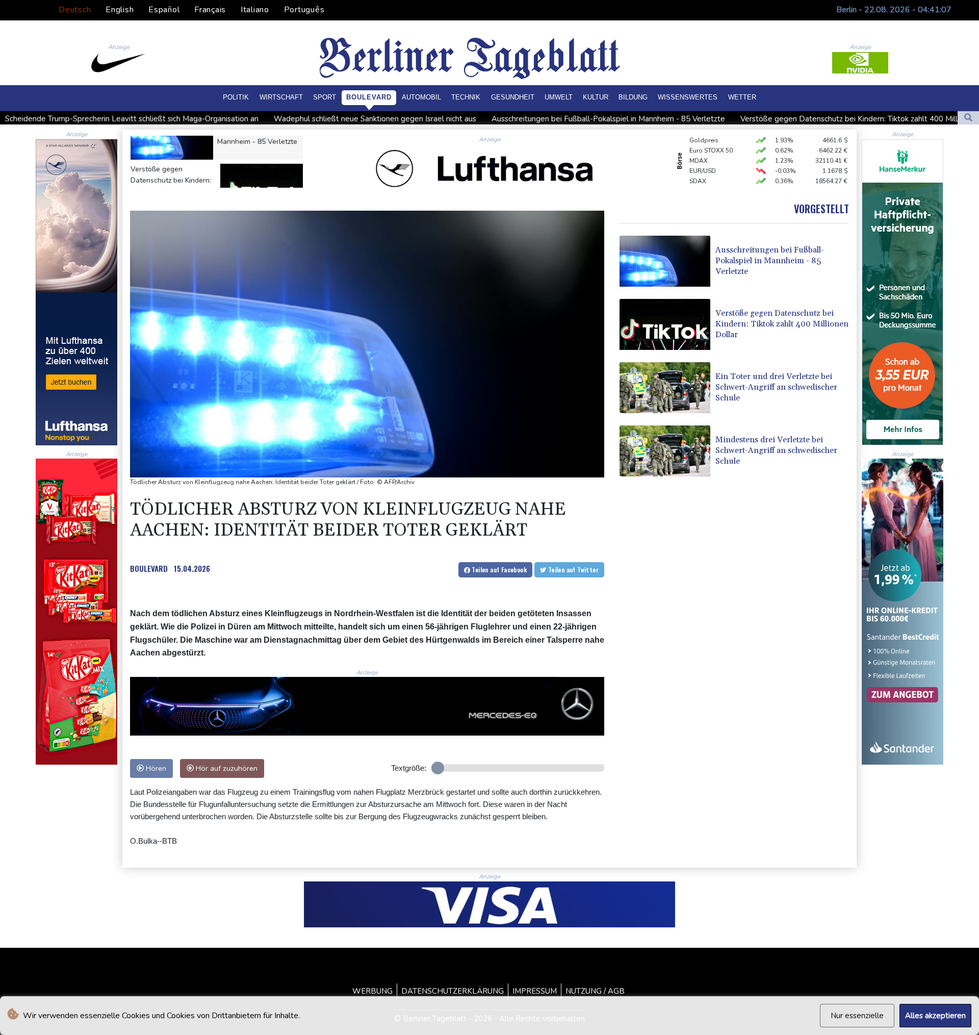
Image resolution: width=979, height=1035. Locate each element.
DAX (696, 174)
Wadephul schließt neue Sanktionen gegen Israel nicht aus (252, 119)
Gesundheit (512, 97)
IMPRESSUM (534, 991)
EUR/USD (702, 153)
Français (210, 9)
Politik (236, 97)
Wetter (742, 97)
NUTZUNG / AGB (595, 991)
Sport (324, 97)
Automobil (421, 97)
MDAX (698, 143)
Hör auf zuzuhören (225, 768)
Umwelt (559, 97)
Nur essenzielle (857, 1016)
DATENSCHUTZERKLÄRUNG (452, 991)
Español (163, 9)
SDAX (697, 164)
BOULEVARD (149, 568)
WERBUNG (372, 991)
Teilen (498, 569)
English (120, 9)
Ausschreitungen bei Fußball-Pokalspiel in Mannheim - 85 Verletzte (485, 119)
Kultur (595, 97)
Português (304, 9)
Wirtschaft (281, 97)
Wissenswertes (687, 97)
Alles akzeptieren (935, 1016)
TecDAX (700, 184)
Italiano (255, 9)
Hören (155, 768)
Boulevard (369, 97)
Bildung (633, 97)
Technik (465, 97)
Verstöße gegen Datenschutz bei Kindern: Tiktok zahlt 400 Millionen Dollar (747, 119)
